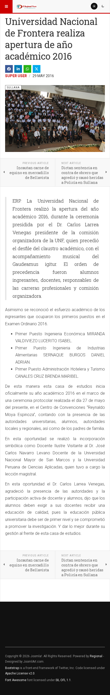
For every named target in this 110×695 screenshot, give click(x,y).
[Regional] (26, 6)
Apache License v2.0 (20, 673)
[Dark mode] (103, 6)
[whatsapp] (27, 69)
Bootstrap (12, 668)
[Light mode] (94, 6)
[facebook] (9, 69)
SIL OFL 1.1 (63, 680)
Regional (96, 656)
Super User (16, 76)
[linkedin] (18, 69)
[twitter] (36, 69)
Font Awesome (15, 680)
